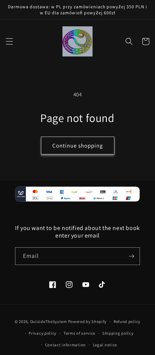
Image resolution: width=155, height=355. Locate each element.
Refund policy (127, 321)
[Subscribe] (131, 256)
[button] (9, 41)
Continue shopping (77, 145)
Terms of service (79, 333)
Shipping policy (118, 333)
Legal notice (105, 344)
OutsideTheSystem (48, 321)
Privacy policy (42, 333)
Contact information (65, 344)
